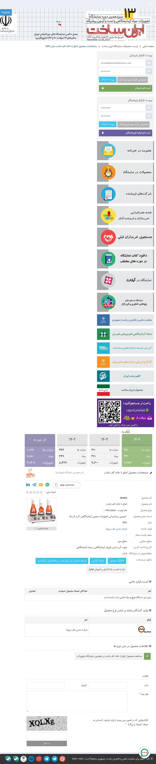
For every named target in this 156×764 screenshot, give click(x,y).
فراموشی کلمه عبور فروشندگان (133, 124)
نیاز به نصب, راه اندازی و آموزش (107, 569)
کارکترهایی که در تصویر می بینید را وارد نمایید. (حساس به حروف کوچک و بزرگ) (120, 722)
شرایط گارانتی (98, 561)
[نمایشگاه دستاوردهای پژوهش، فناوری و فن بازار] (125, 303)
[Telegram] (34, 485)
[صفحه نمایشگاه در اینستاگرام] (38, 759)
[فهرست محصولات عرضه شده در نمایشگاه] (125, 173)
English (6, 13)
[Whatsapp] (47, 485)
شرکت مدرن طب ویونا (116, 529)
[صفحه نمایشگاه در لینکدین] (30, 759)
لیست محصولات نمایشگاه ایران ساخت (120, 46)
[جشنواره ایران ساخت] (125, 390)
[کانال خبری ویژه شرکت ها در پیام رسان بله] (7, 759)
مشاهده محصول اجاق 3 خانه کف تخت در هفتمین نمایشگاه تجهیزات (109, 656)
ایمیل (83, 685)
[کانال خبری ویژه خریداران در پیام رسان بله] (15, 759)
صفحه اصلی (148, 46)
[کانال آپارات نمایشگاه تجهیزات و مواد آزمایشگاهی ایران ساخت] (125, 281)
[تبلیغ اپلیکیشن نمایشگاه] (125, 414)
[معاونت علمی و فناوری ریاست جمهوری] (23, 759)
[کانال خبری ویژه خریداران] (46, 759)
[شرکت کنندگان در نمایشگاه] (125, 194)
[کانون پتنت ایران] (125, 376)
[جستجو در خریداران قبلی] (125, 238)
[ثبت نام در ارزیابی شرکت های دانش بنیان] (125, 362)
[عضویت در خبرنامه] (125, 151)
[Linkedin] (28, 485)
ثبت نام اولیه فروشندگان (138, 133)
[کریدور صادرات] (125, 348)
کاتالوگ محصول (116, 561)
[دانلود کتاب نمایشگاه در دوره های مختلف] (125, 259)
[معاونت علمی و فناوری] (125, 320)
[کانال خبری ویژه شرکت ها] (54, 759)
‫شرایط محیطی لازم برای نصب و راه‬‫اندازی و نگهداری (62, 561)
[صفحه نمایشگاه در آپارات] (62, 759)
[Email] (41, 485)
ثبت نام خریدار (142, 88)
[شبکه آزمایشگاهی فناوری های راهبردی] (125, 334)
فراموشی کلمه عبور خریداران (132, 80)
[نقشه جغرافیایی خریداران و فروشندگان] (125, 216)
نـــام (146, 685)
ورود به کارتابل (108, 79)
